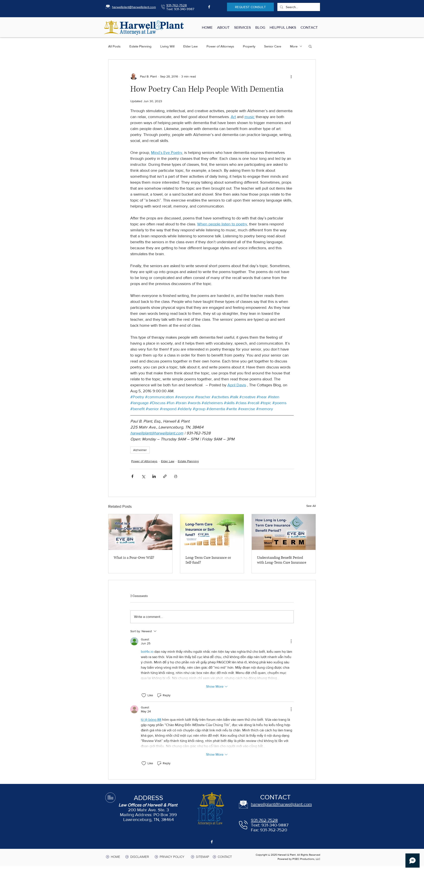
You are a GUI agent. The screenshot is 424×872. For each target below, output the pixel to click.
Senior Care (272, 46)
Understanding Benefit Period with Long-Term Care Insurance (281, 560)
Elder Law (190, 46)
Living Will (167, 46)
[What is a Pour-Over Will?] (140, 532)
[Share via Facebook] (132, 476)
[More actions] (291, 76)
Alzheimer (140, 450)
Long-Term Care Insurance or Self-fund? (208, 560)
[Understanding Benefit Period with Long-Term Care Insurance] (284, 532)
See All (311, 506)
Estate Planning (140, 46)
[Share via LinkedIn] (154, 476)
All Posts (114, 46)
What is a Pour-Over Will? (134, 557)
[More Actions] (291, 641)
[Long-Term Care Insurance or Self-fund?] (212, 532)
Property (249, 46)
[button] (310, 46)
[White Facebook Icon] (209, 7)
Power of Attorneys (220, 46)
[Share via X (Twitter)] (143, 476)
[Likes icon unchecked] (144, 695)
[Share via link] (165, 476)
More (293, 46)
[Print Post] (176, 476)
